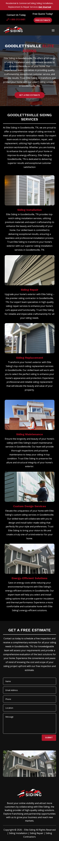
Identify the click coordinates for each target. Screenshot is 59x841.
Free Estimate (42, 20)
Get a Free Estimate (29, 95)
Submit (49, 737)
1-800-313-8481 (17, 19)
